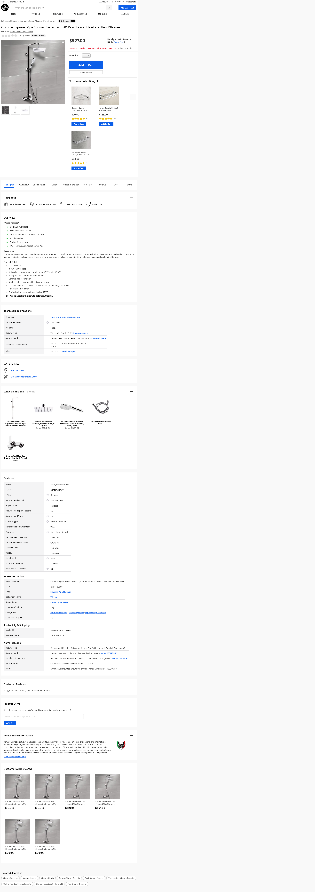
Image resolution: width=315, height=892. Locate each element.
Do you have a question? (12, 191)
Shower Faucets (29, 878)
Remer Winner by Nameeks (21, 31)
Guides (55, 184)
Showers (58, 14)
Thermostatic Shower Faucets (121, 878)
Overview (24, 184)
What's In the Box (71, 184)
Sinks (13, 14)
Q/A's (115, 184)
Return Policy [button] (119, 42)
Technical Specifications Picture (65, 317)
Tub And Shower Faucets (69, 878)
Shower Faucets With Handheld (49, 884)
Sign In (4, 2)
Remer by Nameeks (59, 602)
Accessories (80, 14)
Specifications (40, 184)
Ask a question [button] (24, 36)
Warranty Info (17, 370)
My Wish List (119, 2)
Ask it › (10, 723)
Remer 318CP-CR (119, 658)
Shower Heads (47, 878)
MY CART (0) (127, 7)
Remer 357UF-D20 (109, 653)
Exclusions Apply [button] (124, 48)
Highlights (9, 184)
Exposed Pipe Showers (60, 592)
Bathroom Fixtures (58, 612)
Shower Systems (76, 612)
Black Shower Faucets (94, 878)
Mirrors (102, 14)
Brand (129, 184)
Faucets (125, 14)
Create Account (17, 2)
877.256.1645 (131, 2)
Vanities (36, 14)
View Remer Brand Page (15, 756)
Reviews (102, 184)
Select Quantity (94, 56)
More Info (87, 184)
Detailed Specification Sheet (24, 376)
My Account (103, 2)
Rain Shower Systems (77, 884)
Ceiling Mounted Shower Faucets (17, 884)
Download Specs (80, 333)
